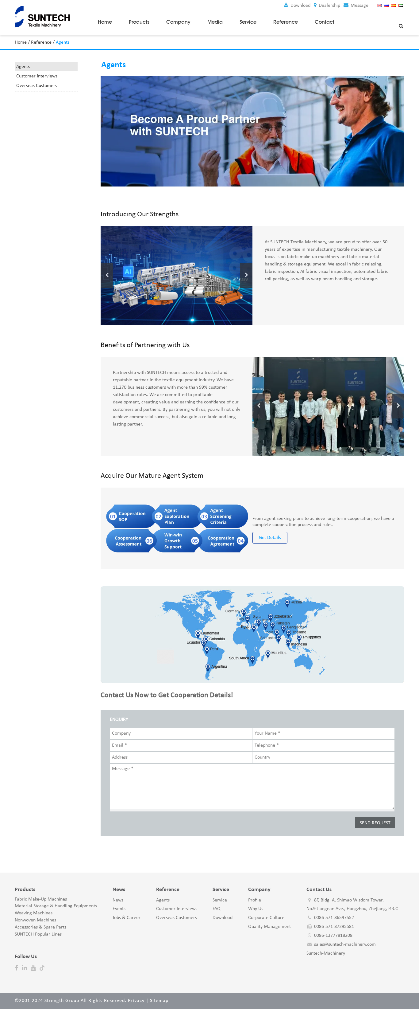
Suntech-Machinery (325, 953)
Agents (23, 66)
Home (105, 22)
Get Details (270, 537)
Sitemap (159, 1000)
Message (358, 5)
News (118, 900)
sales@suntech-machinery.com (345, 944)
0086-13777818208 (333, 935)
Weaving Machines (33, 913)
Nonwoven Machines (35, 920)
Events (119, 908)
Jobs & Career (126, 917)
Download (299, 5)
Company (178, 22)
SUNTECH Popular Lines (38, 934)
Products (139, 22)
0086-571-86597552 (334, 917)
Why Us (255, 908)
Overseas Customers (36, 85)
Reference (285, 22)
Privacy (136, 1000)
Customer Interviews (36, 76)
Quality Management (269, 926)
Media (215, 22)
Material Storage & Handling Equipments (56, 906)
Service (248, 22)
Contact (324, 22)
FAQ (217, 908)
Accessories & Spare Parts (40, 927)
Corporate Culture (266, 917)
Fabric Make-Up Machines (41, 899)
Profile (254, 900)
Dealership (328, 5)
